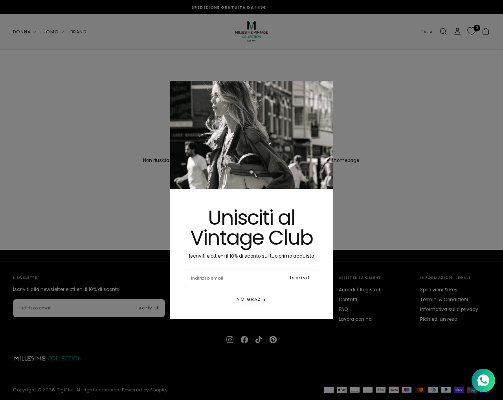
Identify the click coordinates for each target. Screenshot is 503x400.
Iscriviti (301, 278)
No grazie (251, 299)
